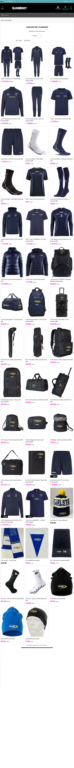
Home (2, 20)
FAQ (71, 1)
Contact (66, 1)
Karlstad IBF (8, 20)
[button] (2, 8)
